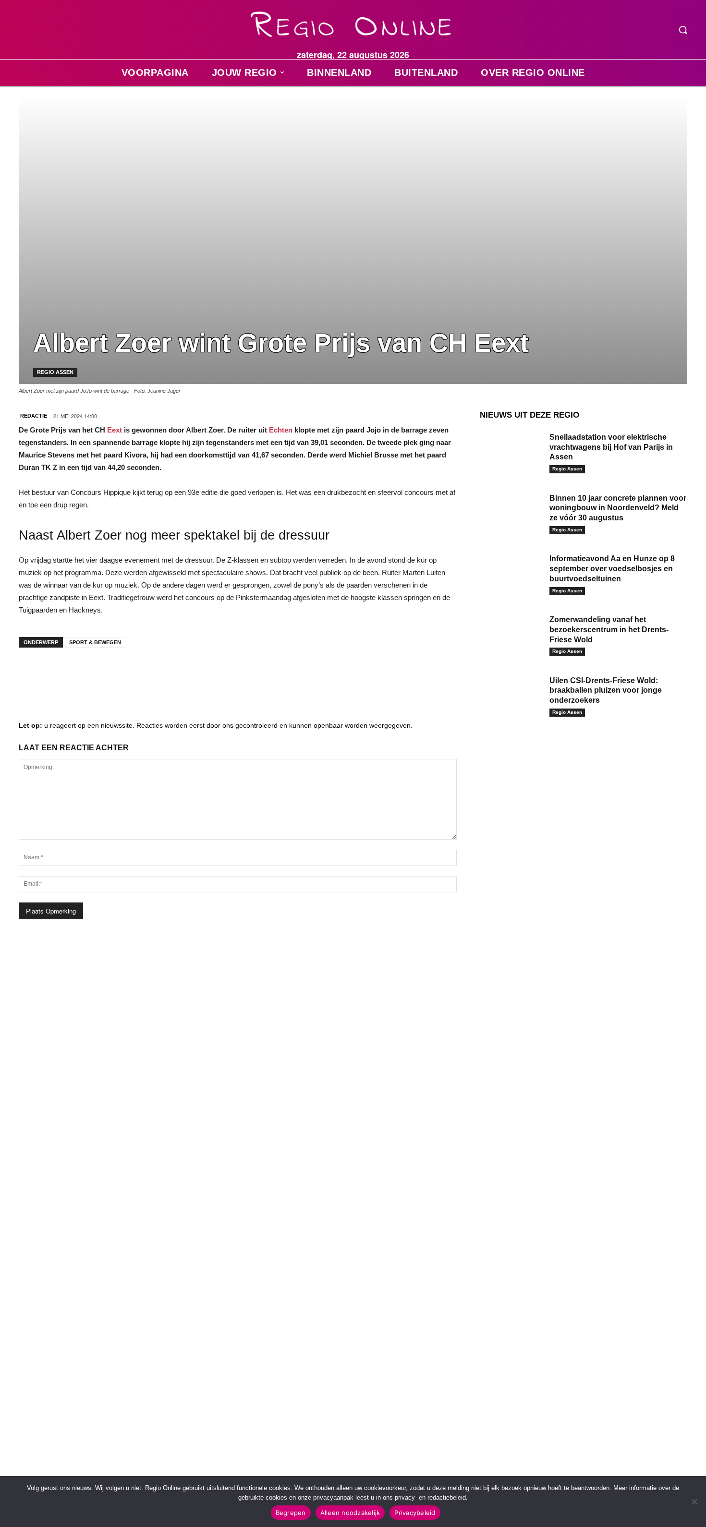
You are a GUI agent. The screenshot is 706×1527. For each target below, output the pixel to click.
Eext (114, 430)
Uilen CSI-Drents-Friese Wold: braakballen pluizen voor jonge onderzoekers (605, 690)
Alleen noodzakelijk (350, 1512)
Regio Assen (55, 372)
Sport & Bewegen (95, 642)
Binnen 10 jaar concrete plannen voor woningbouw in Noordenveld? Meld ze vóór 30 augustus (617, 508)
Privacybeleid (414, 1512)
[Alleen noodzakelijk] (694, 1501)
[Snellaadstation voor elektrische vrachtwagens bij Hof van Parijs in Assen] (511, 452)
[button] (682, 29)
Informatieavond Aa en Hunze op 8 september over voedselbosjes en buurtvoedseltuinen (612, 568)
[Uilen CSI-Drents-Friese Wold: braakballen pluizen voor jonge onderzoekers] (511, 695)
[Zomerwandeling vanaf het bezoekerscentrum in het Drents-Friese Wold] (511, 634)
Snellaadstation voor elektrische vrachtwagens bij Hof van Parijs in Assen (611, 447)
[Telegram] (90, 674)
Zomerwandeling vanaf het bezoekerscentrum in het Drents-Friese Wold (609, 629)
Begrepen (291, 1512)
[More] (178, 674)
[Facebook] (33, 674)
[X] (119, 674)
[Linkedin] (62, 674)
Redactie (33, 416)
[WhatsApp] (148, 674)
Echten (280, 430)
